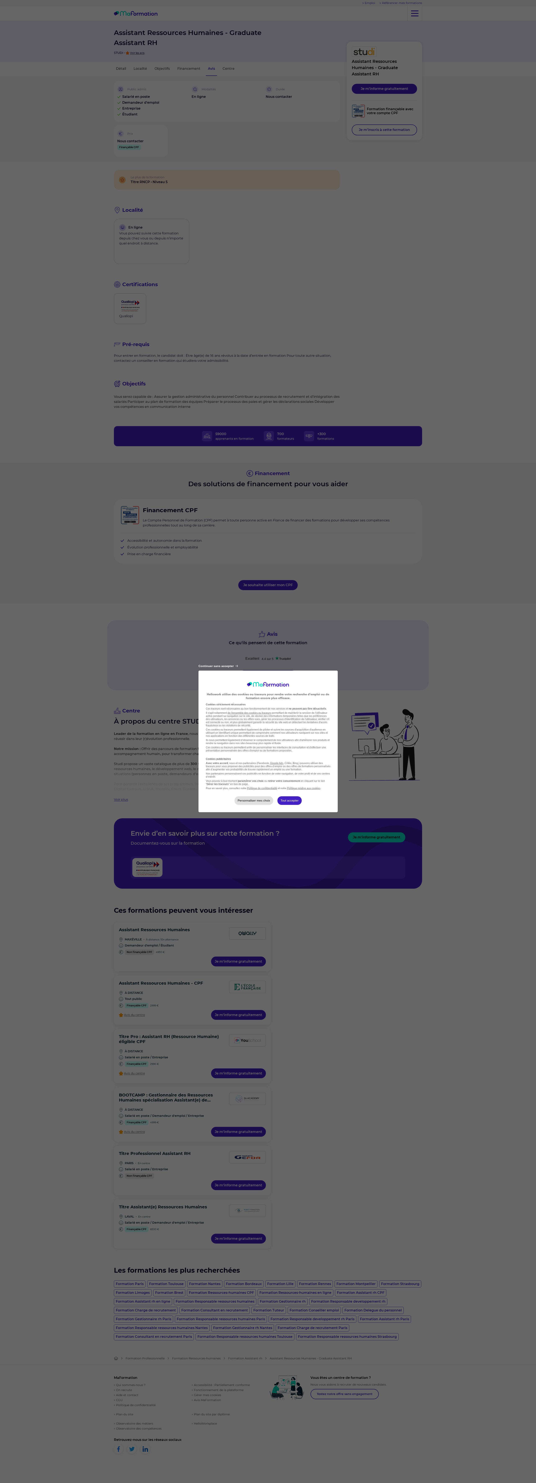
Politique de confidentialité (262, 788)
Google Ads (276, 763)
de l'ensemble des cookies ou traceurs (249, 712)
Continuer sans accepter (216, 666)
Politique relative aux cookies (303, 788)
